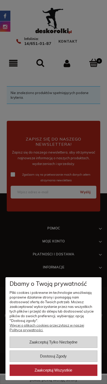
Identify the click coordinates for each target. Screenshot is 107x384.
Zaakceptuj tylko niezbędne (53, 342)
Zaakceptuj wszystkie (53, 370)
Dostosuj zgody (53, 356)
